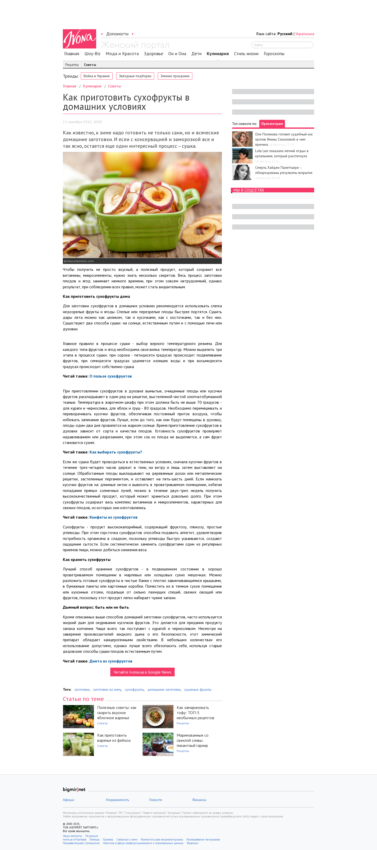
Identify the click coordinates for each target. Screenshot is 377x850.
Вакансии (192, 843)
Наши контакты (72, 836)
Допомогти (117, 34)
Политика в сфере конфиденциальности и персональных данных (143, 843)
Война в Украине (97, 76)
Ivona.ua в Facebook (74, 839)
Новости (155, 799)
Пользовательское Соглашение (81, 843)
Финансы (199, 799)
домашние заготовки (164, 689)
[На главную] (135, 45)
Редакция (91, 836)
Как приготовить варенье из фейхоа (114, 738)
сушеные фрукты (197, 689)
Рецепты (72, 64)
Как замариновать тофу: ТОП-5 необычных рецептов (195, 712)
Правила (108, 839)
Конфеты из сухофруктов (113, 517)
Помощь (95, 839)
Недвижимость (117, 799)
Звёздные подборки (135, 76)
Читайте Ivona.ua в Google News (142, 672)
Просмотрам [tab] (272, 123)
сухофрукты (134, 689)
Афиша (68, 799)
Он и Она (177, 53)
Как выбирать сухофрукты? (116, 451)
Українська (304, 33)
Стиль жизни (246, 53)
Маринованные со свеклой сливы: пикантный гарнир (193, 740)
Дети (196, 53)
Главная (71, 53)
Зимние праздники (175, 76)
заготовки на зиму (107, 689)
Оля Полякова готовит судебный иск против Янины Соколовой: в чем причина (284, 139)
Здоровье (153, 53)
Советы (90, 64)
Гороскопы (274, 53)
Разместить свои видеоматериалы (162, 839)
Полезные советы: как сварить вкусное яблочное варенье (116, 712)
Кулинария (218, 53)
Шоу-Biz (92, 53)
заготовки (82, 689)
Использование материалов (203, 839)
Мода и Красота (122, 53)
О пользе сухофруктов (111, 376)
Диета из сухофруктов (111, 661)
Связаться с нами (126, 839)
